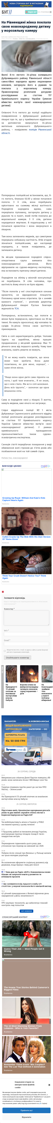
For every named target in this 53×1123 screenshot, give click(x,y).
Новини (15, 39)
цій (40, 1103)
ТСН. (16, 308)
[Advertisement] (26, 167)
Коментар (9, 609)
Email (7, 640)
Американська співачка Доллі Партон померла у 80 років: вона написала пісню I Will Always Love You (25, 778)
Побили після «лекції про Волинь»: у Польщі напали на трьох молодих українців (26, 854)
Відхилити (26, 1117)
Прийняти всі (27, 1110)
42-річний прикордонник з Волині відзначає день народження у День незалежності (25, 894)
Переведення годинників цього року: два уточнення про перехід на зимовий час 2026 (22, 844)
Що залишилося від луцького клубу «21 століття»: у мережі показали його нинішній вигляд (26, 885)
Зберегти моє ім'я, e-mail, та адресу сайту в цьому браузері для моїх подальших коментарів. (27, 651)
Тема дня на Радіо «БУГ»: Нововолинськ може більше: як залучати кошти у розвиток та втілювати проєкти (25, 874)
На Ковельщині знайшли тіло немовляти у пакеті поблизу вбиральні (47, 692)
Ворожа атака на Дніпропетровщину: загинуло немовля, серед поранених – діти (29, 689)
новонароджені (30, 39)
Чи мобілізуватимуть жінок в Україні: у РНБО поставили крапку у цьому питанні (22, 823)
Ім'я (6, 630)
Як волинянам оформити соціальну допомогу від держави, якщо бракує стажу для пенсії (24, 863)
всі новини (26, 911)
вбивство (22, 39)
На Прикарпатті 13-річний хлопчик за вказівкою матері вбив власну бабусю (11, 692)
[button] (49, 1084)
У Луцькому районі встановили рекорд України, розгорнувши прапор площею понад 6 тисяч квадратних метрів (24, 834)
